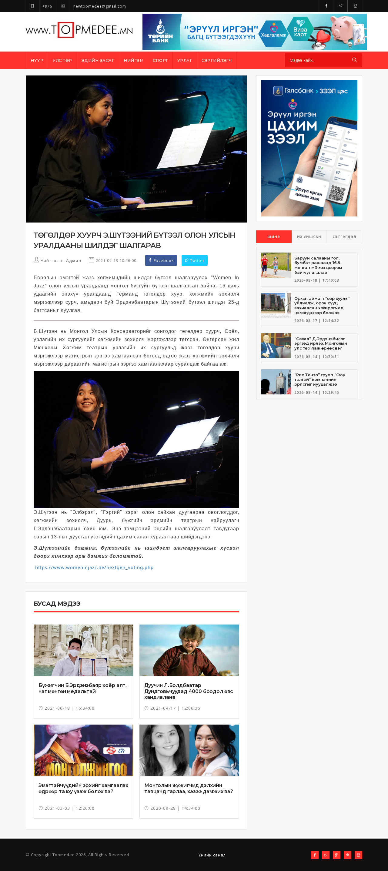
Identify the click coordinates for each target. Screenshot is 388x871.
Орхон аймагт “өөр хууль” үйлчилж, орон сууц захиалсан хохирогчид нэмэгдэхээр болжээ (322, 305)
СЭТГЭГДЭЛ (344, 236)
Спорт (160, 60)
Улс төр (62, 60)
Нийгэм (133, 60)
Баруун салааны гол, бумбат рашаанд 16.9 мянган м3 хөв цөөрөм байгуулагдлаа (318, 265)
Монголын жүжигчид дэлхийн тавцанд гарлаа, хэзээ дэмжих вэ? (188, 788)
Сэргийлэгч (217, 60)
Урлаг (184, 60)
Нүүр (37, 60)
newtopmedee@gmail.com (99, 6)
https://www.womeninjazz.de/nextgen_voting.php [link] (94, 567)
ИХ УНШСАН (309, 236)
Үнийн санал (212, 855)
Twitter (197, 260)
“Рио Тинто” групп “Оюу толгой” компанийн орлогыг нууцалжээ (319, 379)
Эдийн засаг (98, 60)
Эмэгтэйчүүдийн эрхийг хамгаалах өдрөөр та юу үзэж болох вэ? (83, 788)
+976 (46, 6)
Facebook (163, 260)
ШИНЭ (273, 236)
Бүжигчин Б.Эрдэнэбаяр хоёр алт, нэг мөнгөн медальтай (82, 688)
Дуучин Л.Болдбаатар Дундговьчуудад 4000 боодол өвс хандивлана (188, 691)
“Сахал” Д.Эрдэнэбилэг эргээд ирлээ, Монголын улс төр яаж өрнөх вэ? (320, 343)
